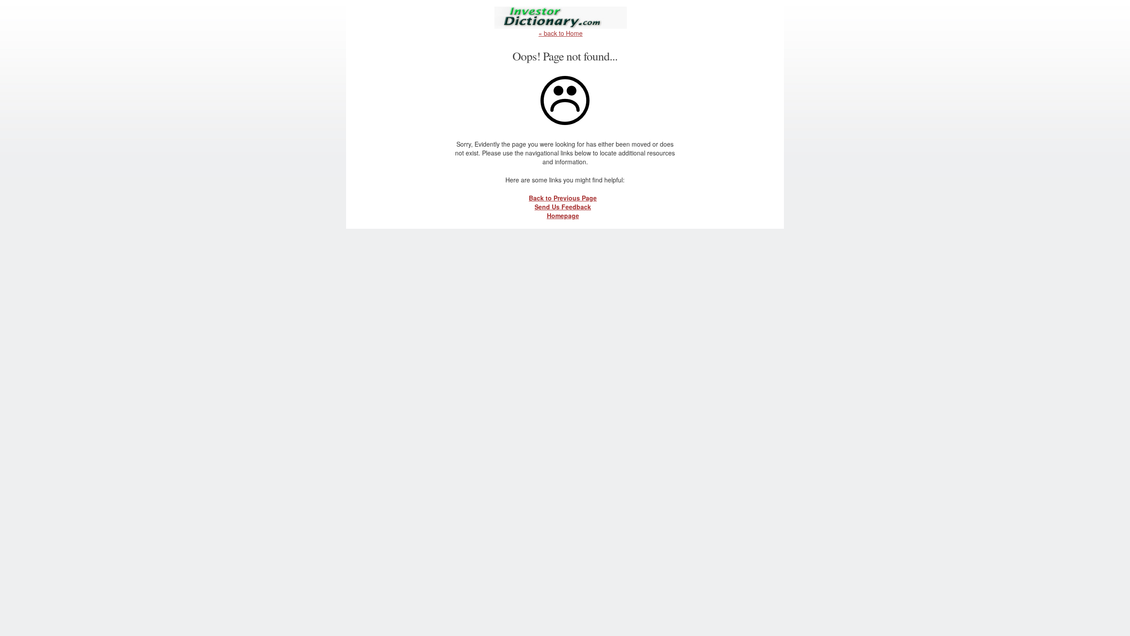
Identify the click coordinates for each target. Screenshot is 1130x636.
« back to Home (561, 33)
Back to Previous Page (563, 197)
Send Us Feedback (563, 206)
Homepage (563, 215)
